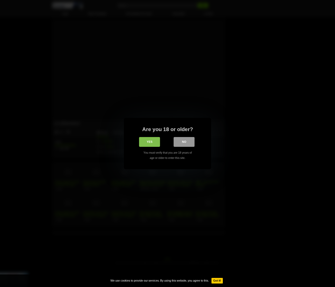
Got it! (217, 280)
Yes (149, 141)
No (184, 141)
